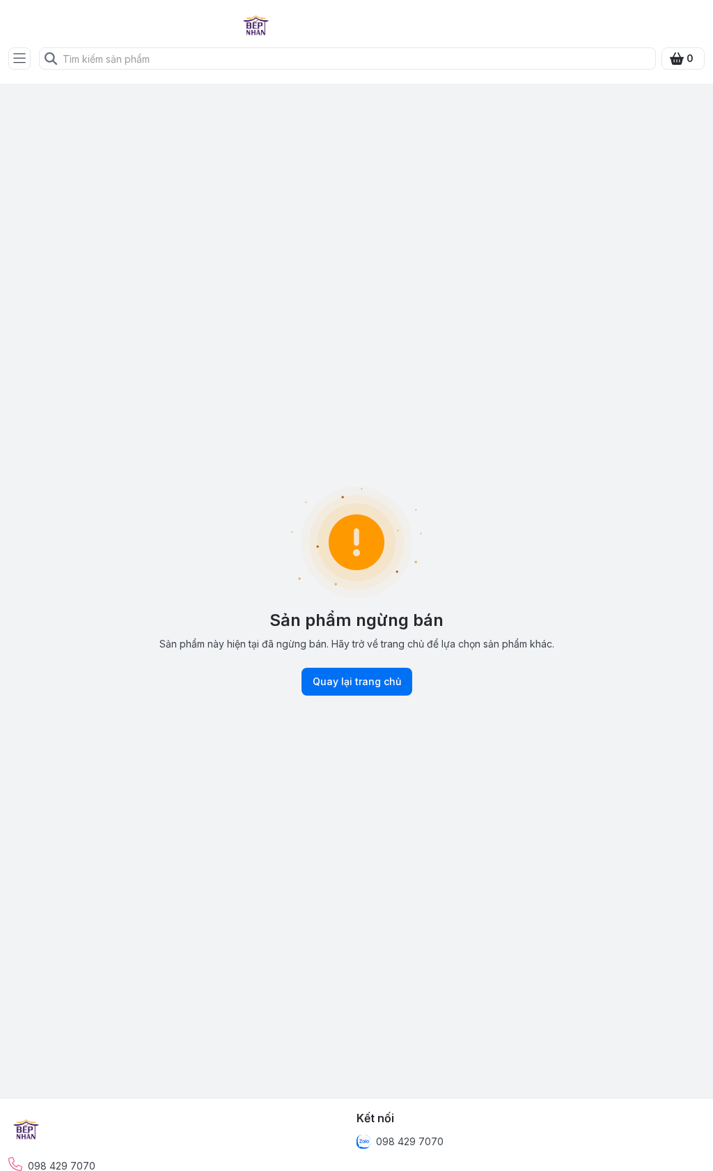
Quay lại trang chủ (357, 681)
